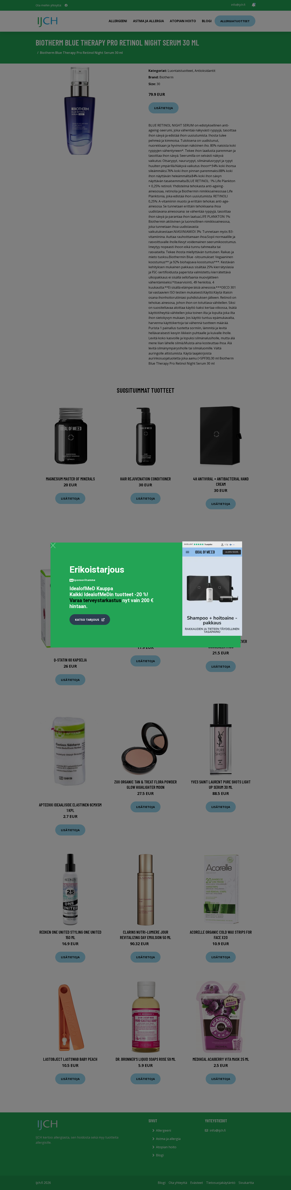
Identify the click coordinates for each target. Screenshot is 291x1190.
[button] (89, 619)
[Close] (52, 545)
